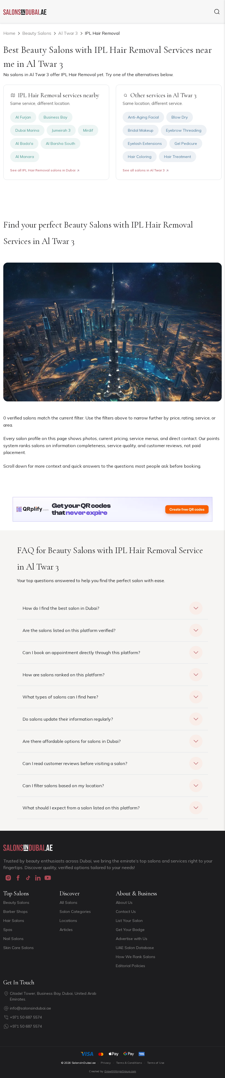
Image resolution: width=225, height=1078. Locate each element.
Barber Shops (15, 911)
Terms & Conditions (129, 1063)
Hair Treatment (177, 156)
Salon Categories (75, 911)
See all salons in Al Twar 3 (144, 170)
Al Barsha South (60, 143)
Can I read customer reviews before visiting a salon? (74, 763)
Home (9, 33)
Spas (7, 929)
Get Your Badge (130, 929)
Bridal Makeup (140, 130)
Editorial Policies (130, 965)
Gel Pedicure (186, 143)
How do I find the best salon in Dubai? (60, 608)
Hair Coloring (139, 156)
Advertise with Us (131, 938)
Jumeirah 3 (61, 130)
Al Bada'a (24, 143)
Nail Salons (13, 938)
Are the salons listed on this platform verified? (69, 630)
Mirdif (88, 130)
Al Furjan (23, 117)
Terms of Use (155, 1063)
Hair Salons (13, 920)
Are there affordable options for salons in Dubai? (71, 741)
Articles (66, 929)
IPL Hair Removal (102, 33)
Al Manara (24, 156)
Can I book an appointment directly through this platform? (81, 652)
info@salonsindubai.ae (30, 1008)
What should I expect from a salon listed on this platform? (81, 807)
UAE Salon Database (135, 947)
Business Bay (55, 117)
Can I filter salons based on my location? (63, 785)
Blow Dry (179, 117)
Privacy (106, 1063)
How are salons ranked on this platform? (63, 674)
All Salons (68, 902)
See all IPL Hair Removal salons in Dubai (42, 170)
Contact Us (126, 911)
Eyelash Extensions (145, 143)
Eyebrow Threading (183, 130)
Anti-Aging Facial (143, 117)
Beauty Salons (36, 33)
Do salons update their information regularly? (67, 719)
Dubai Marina (27, 130)
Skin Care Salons (18, 947)
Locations (68, 920)
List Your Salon (129, 920)
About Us (124, 902)
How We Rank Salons (135, 956)
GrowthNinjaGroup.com (120, 1071)
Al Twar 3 (68, 33)
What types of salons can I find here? (60, 697)
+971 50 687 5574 (26, 1017)
